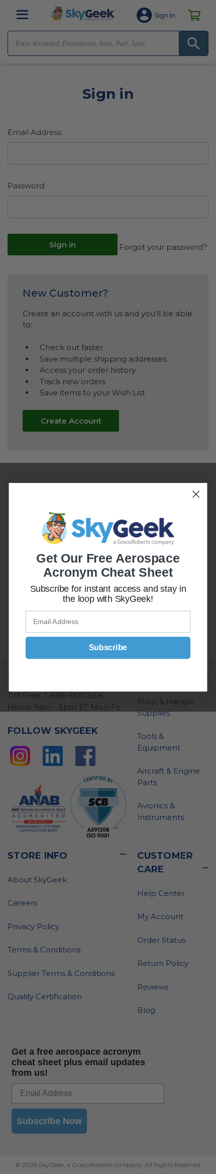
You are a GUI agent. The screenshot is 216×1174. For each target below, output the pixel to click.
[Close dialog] (196, 494)
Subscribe (108, 647)
